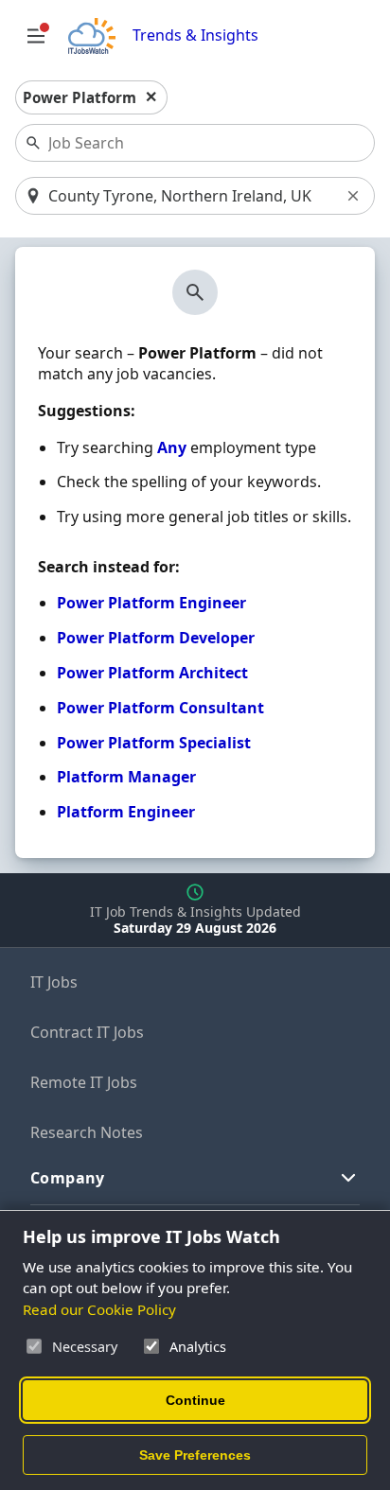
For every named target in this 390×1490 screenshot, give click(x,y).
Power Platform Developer (156, 637)
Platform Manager (126, 776)
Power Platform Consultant (160, 707)
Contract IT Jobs (87, 1032)
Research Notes (86, 1132)
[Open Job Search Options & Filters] (36, 36)
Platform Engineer (126, 811)
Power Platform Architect (152, 672)
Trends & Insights (195, 35)
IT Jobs (54, 982)
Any (171, 447)
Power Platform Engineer (151, 602)
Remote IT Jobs (83, 1082)
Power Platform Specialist (154, 742)
